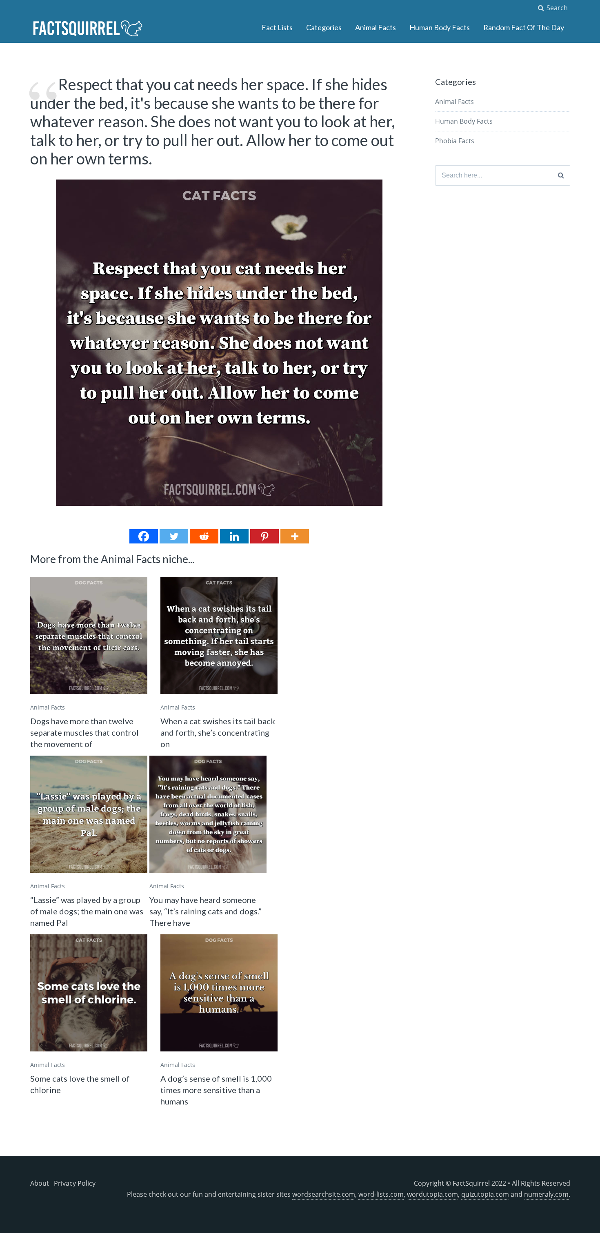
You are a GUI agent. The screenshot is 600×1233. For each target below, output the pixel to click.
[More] (294, 536)
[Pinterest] (264, 536)
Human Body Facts (439, 27)
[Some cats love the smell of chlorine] (88, 992)
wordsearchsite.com (323, 1194)
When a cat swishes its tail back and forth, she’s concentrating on (217, 732)
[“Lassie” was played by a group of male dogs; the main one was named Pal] (88, 814)
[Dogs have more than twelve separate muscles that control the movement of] (88, 635)
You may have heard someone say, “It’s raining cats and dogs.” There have (205, 911)
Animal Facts (375, 27)
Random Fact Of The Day (523, 27)
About (39, 1183)
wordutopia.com (432, 1194)
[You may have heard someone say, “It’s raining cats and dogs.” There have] (208, 814)
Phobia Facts (454, 140)
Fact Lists (277, 27)
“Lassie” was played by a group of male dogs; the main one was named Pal (86, 911)
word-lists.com (381, 1194)
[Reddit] (204, 536)
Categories (324, 27)
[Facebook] (143, 536)
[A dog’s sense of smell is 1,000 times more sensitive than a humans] (219, 992)
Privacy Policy (75, 1183)
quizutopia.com (485, 1194)
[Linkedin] (234, 536)
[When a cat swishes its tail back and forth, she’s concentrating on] (219, 635)
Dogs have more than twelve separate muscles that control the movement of (84, 732)
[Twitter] (174, 536)
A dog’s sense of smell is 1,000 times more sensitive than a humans (216, 1089)
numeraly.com (546, 1194)
